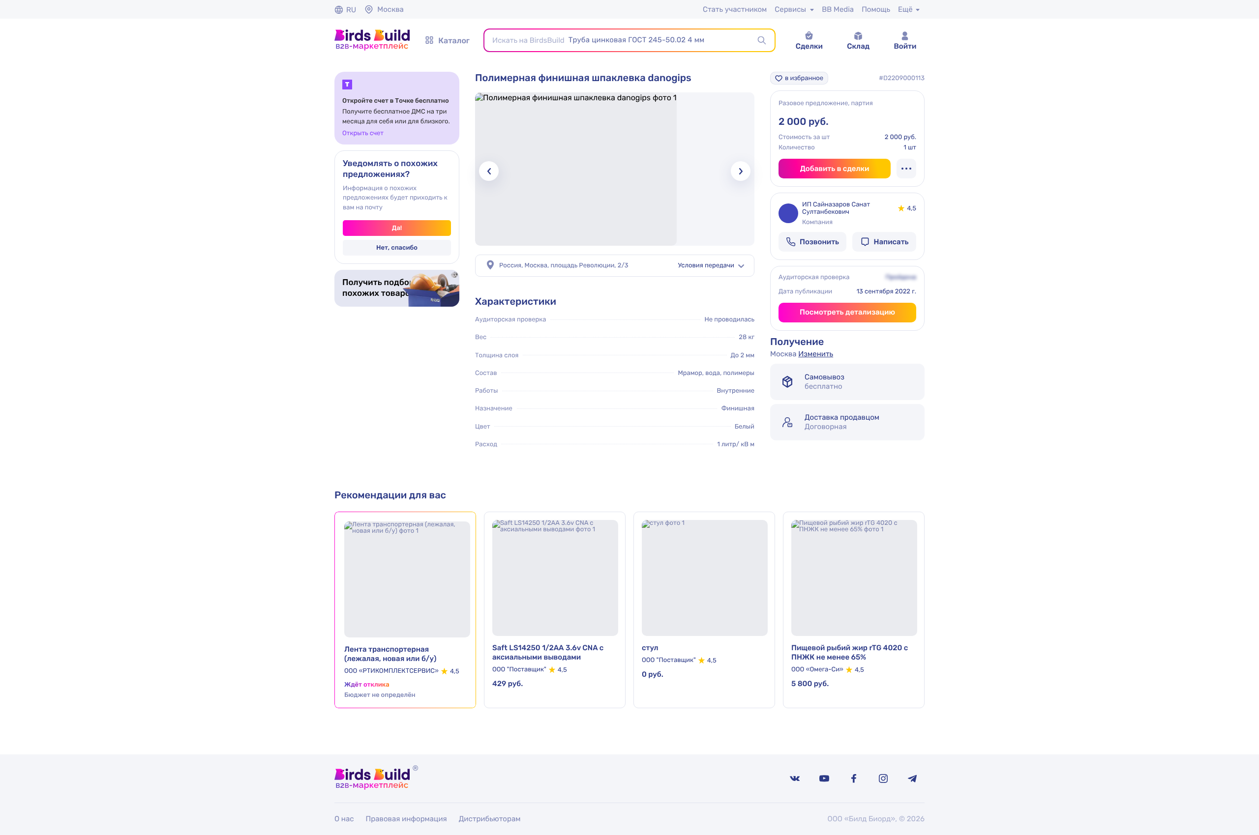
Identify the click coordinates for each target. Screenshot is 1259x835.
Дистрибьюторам (490, 818)
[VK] (795, 778)
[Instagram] (883, 778)
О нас (344, 818)
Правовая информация (406, 818)
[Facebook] (854, 778)
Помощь (876, 9)
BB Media (838, 9)
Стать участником (735, 9)
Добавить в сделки (834, 168)
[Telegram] (913, 778)
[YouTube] (824, 778)
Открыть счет (363, 133)
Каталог (454, 40)
